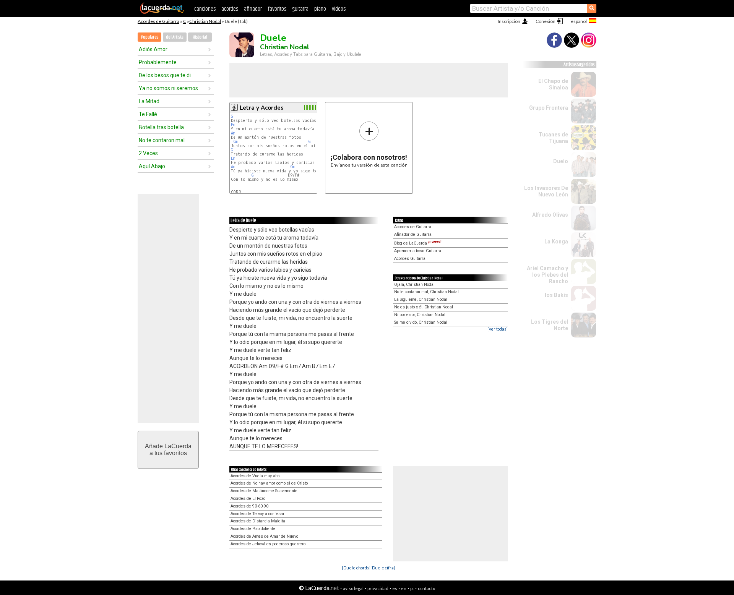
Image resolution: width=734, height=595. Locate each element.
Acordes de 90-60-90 (249, 506)
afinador (253, 9)
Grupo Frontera (548, 108)
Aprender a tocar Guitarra (417, 250)
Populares (149, 37)
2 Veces (148, 153)
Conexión (545, 21)
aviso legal (353, 588)
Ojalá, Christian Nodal (414, 284)
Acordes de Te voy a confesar (257, 513)
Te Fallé (148, 114)
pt (412, 588)
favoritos (277, 9)
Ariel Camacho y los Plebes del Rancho (547, 274)
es (394, 588)
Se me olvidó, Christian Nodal (420, 322)
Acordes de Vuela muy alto (255, 475)
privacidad (377, 588)
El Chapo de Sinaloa (553, 84)
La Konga (556, 241)
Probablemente (158, 62)
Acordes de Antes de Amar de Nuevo (264, 536)
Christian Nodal (205, 21)
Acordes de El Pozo (248, 498)
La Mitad (149, 101)
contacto (426, 588)
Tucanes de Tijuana (553, 137)
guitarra (300, 9)
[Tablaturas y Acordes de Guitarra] (162, 12)
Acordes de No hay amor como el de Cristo (269, 483)
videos (339, 9)
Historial (200, 37)
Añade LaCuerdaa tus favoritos (168, 449)
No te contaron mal (162, 140)
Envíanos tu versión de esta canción (369, 144)
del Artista (175, 37)
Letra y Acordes (262, 108)
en (403, 588)
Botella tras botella (161, 127)
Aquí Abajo (152, 166)
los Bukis (556, 295)
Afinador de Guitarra (413, 234)
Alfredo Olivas (550, 215)
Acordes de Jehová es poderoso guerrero (268, 543)
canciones (205, 9)
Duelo (560, 161)
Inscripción (509, 21)
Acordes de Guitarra (158, 21)
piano (320, 9)
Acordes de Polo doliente (253, 528)
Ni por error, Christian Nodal (419, 314)
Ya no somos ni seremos (168, 88)
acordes (229, 9)
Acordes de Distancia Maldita (258, 521)
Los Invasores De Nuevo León (546, 191)
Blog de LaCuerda (418, 243)
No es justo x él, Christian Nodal (423, 307)
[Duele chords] (356, 567)
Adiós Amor (153, 49)
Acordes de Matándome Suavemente (264, 490)
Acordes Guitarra (409, 258)
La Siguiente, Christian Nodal (420, 299)
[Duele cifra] (382, 567)
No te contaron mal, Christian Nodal (426, 291)
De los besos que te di (165, 75)
